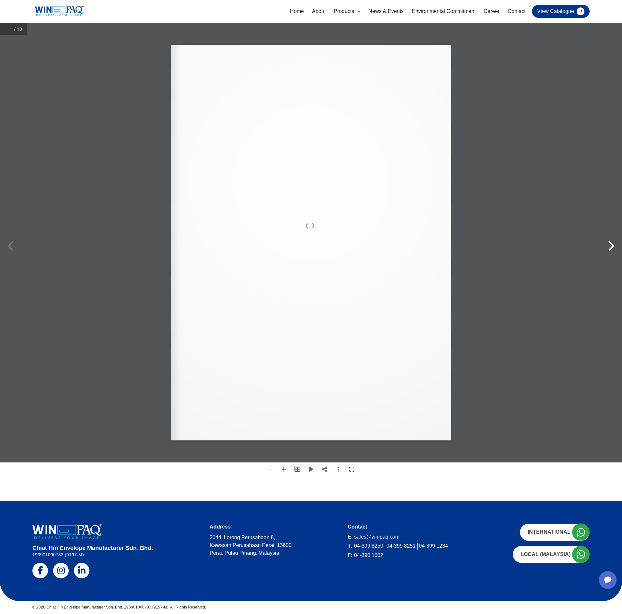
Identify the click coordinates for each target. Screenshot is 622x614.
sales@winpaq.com (376, 537)
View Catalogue (555, 11)
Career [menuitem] (492, 11)
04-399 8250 (368, 546)
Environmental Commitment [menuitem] (444, 11)
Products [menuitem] (344, 11)
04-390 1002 (368, 555)
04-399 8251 (401, 546)
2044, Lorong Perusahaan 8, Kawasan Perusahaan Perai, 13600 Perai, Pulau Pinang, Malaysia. (251, 545)
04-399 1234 (433, 546)
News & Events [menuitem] (386, 11)
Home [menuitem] (297, 11)
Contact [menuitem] (516, 11)
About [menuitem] (319, 11)
